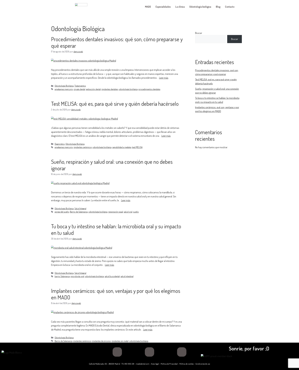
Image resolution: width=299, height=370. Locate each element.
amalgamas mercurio (64, 89)
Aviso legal (155, 364)
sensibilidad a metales (121, 147)
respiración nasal (115, 211)
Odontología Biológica (64, 85)
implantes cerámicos (83, 147)
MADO (148, 6)
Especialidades (163, 6)
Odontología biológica (200, 6)
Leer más (163, 77)
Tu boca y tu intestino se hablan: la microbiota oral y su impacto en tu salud (116, 229)
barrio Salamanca (62, 276)
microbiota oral (77, 276)
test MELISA (137, 147)
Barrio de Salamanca (79, 211)
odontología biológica (128, 89)
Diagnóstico (60, 143)
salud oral (128, 211)
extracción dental (93, 89)
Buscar (198, 33)
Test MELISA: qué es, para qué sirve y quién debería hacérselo (115, 103)
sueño (136, 211)
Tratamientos (80, 85)
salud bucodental (112, 276)
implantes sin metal (120, 341)
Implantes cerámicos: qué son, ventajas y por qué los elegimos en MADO (115, 294)
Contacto (229, 6)
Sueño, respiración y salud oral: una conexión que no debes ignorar (112, 165)
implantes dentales (110, 89)
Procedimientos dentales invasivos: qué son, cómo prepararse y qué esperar (117, 42)
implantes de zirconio (101, 341)
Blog (218, 6)
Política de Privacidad (169, 364)
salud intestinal (127, 276)
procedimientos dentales (149, 89)
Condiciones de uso (202, 364)
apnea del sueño (62, 211)
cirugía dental (79, 89)
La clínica (180, 6)
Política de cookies (186, 364)
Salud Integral (80, 208)
